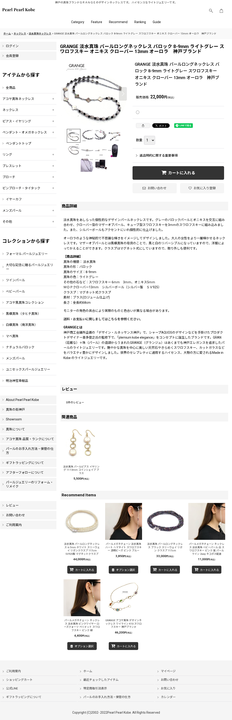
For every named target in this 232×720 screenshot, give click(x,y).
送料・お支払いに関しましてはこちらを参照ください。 (103, 319)
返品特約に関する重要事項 (159, 155)
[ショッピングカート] (221, 11)
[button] (211, 11)
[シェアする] (143, 125)
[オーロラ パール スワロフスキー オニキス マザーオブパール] (94, 94)
